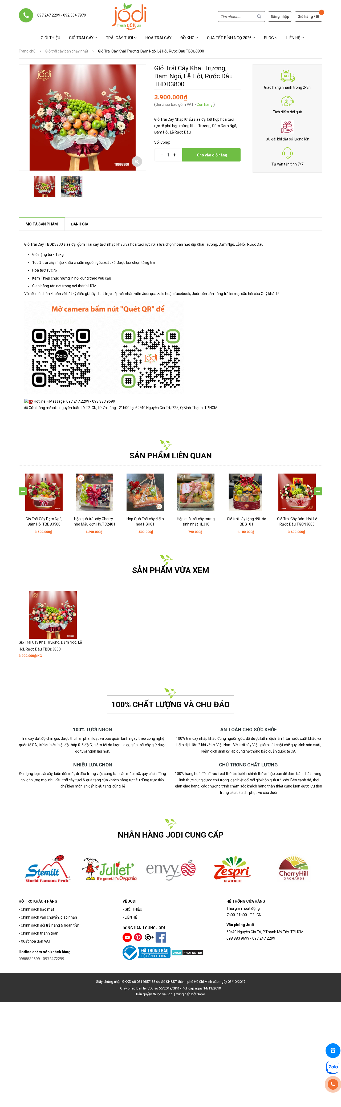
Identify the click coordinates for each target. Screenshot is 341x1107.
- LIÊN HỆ (130, 917)
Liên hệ (294, 37)
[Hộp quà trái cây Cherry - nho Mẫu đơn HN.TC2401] (94, 492)
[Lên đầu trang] (334, 1100)
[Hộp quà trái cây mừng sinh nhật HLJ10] (195, 492)
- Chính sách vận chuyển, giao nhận (48, 917)
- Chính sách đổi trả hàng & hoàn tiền (49, 925)
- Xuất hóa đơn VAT (35, 941)
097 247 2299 (48, 15)
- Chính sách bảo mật (36, 909)
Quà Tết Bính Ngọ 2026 (230, 37)
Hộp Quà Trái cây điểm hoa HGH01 (145, 521)
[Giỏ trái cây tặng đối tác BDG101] (246, 492)
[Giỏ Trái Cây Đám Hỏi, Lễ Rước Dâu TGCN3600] (297, 492)
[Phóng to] (137, 161)
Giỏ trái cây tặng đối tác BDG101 (246, 521)
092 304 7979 (74, 15)
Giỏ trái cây (82, 37)
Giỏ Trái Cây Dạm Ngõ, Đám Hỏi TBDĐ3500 (44, 521)
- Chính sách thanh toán (38, 933)
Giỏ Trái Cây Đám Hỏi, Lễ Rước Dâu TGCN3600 (297, 521)
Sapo (201, 994)
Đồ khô (188, 37)
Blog (269, 37)
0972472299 (53, 959)
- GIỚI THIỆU (132, 909)
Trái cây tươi (120, 37)
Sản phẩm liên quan (170, 455)
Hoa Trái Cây (158, 37)
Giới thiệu (50, 37)
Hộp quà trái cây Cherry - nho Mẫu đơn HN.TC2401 (94, 521)
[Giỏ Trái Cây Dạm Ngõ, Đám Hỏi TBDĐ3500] (44, 492)
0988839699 (29, 959)
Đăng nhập (280, 16)
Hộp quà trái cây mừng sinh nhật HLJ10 (196, 521)
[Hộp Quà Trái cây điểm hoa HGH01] (145, 492)
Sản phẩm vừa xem (170, 570)
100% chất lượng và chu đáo (170, 704)
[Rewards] (333, 1050)
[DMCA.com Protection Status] (187, 952)
